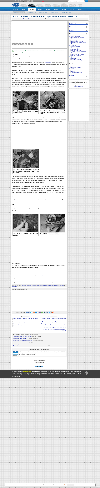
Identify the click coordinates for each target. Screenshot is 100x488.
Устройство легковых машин (45, 374)
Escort (40, 9)
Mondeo (32, 9)
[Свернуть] (86, 34)
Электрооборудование (76, 72)
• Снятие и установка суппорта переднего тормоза (28, 340)
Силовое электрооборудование (70, 374)
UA (52, 371)
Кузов (72, 68)
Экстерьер (73, 70)
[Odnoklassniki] (34, 312)
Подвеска (73, 66)
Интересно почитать (36, 371)
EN (47, 371)
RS (53, 371)
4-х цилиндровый (75, 46)
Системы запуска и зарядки (77, 54)
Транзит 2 (27, 374)
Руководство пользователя (77, 37)
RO (57, 371)
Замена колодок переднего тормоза (22, 321)
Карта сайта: (44, 371)
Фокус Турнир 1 (19, 373)
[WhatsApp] (42, 312)
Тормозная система (75, 64)
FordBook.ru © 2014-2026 (17, 371)
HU (61, 371)
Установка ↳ (29, 47)
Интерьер (73, 71)
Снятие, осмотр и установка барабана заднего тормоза (54, 319)
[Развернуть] (86, 23)
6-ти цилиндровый (75, 48)
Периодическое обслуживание (78, 42)
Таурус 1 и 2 (74, 373)
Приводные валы (75, 62)
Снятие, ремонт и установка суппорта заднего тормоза (54, 330)
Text (15, 353)
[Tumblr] (47, 312)
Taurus (56, 9)
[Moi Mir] (36, 312)
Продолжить (70, 484)
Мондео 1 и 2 (19, 12)
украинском (39, 285)
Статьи (80, 9)
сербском (44, 285)
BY (50, 371)
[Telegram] (38, 312)
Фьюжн (79, 373)
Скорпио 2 (18, 374)
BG (49, 371)
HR (55, 371)
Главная (15, 9)
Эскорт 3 (52, 373)
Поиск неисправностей (76, 43)
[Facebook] (29, 312)
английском (24, 285)
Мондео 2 (31, 12)
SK (59, 371)
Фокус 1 (13, 373)
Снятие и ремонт (75, 49)
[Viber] (40, 312)
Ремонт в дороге (75, 40)
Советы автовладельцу (16, 376)
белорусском (33, 285)
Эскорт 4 (57, 373)
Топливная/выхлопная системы (78, 51)
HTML (15, 351)
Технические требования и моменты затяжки (24, 326)
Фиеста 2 (65, 373)
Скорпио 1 (14, 374)
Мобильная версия (27, 371)
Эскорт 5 (61, 373)
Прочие (72, 9)
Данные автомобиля (76, 38)
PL (58, 371)
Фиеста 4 (69, 373)
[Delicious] (49, 312)
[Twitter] (31, 312)
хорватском (48, 285)
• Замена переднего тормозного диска (25, 338)
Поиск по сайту (66, 371)
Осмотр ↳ (20, 47)
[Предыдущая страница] (13, 44)
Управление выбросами (76, 53)
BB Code (15, 355)
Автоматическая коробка (77, 60)
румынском (53, 285)
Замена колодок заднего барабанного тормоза (54, 321)
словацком (62, 285)
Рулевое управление (76, 67)
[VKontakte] (27, 312)
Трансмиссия (74, 56)
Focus (24, 9)
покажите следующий (78, 86)
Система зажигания (76, 55)
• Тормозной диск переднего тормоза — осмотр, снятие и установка (33, 345)
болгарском (28, 285)
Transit (64, 9)
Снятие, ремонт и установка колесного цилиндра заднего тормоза (53, 324)
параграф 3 (48, 62)
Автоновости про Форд (34, 374)
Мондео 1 (66, 12)
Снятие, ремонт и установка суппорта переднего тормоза (25, 319)
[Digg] (51, 312)
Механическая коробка (76, 59)
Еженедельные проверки (77, 41)
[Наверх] (86, 373)
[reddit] (53, 312)
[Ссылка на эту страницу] (29, 44)
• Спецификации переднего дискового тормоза (27, 336)
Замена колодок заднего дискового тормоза (55, 327)
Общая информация (76, 36)
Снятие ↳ (24, 47)
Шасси (72, 63)
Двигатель (73, 45)
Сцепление (73, 58)
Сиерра (22, 374)
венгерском (14, 286)
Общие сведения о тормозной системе (23, 324)
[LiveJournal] (44, 312)
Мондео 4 (55, 12)
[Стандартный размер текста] (20, 44)
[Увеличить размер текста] (23, 44)
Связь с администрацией (75, 371)
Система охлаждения (76, 50)
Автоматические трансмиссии (57, 374)
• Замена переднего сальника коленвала (26, 342)
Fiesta (48, 9)
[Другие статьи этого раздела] (26, 44)
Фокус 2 (24, 373)
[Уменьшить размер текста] (16, 44)
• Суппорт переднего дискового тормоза (26, 343)
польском (58, 285)
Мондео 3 (43, 12)
